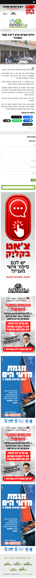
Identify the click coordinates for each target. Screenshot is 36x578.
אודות (28, 558)
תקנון (11, 558)
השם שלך (33, 161)
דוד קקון (29, 128)
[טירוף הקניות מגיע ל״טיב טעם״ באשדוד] (18, 52)
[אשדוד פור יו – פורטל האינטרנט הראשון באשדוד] (18, 21)
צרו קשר (6, 558)
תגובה (35, 145)
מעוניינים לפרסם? (20, 558)
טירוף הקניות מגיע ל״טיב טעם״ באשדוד (18, 36)
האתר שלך (34, 173)
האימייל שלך (32, 167)
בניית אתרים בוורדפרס (25, 574)
